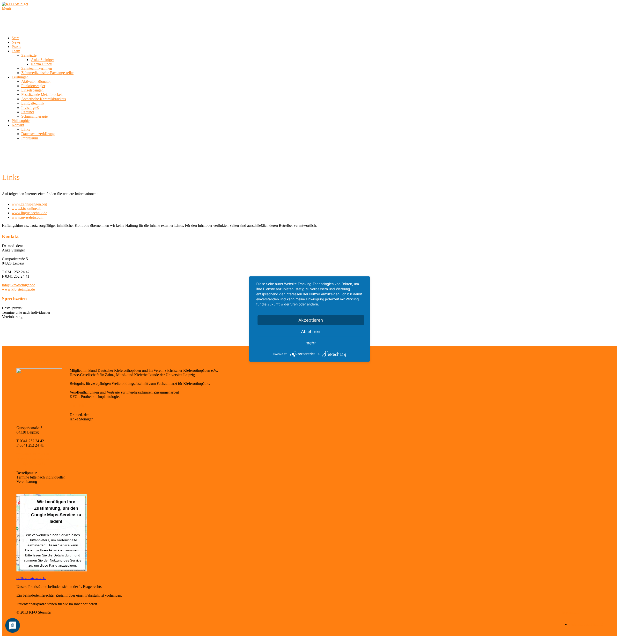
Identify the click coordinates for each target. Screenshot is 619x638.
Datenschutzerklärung (38, 134)
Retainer (27, 112)
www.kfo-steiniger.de (18, 289)
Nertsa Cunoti (41, 64)
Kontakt (18, 125)
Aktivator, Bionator (36, 81)
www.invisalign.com (27, 217)
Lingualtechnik (32, 103)
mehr (310, 342)
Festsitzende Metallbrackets (42, 94)
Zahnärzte (29, 55)
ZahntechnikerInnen (36, 68)
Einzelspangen (32, 90)
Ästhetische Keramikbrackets (43, 99)
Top (19, 620)
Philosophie (20, 121)
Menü (6, 8)
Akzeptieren (310, 320)
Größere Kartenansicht (31, 578)
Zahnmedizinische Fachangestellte (47, 73)
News (16, 42)
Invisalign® (30, 108)
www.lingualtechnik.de (29, 213)
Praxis (16, 47)
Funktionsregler (33, 86)
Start (15, 38)
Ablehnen (310, 331)
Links (25, 129)
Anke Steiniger (42, 60)
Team (16, 51)
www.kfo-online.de (26, 208)
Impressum (29, 138)
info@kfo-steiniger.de (18, 285)
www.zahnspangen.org (29, 204)
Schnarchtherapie (34, 116)
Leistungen (20, 77)
